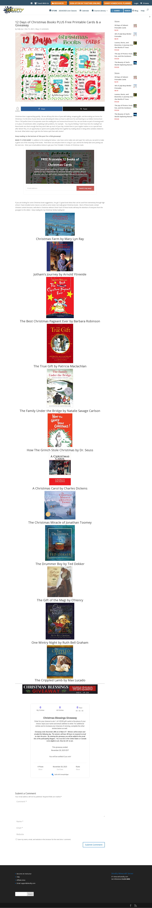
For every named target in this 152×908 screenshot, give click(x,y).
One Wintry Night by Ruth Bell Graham (60, 642)
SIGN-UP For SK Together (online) (85, 3)
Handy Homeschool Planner (117, 3)
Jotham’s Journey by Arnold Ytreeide (60, 274)
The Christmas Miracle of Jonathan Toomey (60, 522)
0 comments (44, 29)
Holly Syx (20, 29)
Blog (37, 29)
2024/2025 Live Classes (68, 11)
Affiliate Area (21, 880)
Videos (127, 11)
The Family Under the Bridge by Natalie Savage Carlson (60, 411)
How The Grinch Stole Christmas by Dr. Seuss (60, 450)
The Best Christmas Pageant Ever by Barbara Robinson (60, 321)
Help (143, 11)
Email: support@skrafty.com (26, 883)
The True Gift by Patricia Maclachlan (60, 366)
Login (136, 3)
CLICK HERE (126, 879)
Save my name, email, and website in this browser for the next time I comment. (44, 839)
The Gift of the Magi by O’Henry (60, 600)
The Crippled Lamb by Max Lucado (60, 680)
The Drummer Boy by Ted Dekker (59, 564)
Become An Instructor (24, 874)
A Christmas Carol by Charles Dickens (59, 488)
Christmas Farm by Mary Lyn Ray (60, 239)
